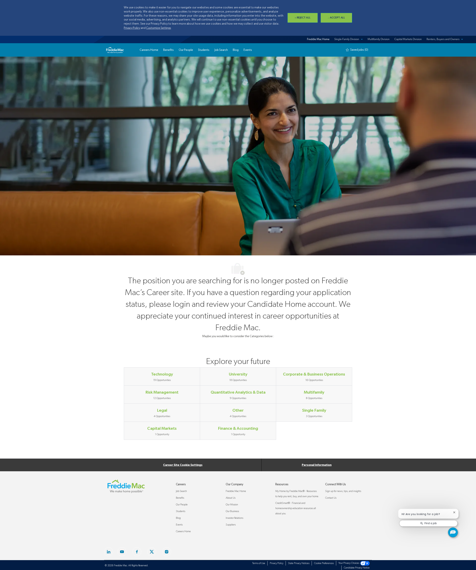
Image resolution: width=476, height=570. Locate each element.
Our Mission (232, 504)
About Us (230, 498)
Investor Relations (234, 518)
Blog (178, 518)
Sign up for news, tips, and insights (343, 491)
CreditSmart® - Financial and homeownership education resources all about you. (295, 508)
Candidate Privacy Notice (357, 567)
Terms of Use (258, 563)
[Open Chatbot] (453, 532)
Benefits (180, 498)
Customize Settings (158, 27)
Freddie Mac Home (236, 491)
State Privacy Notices (298, 563)
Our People (182, 504)
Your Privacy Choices (349, 563)
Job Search (181, 491)
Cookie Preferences (324, 563)
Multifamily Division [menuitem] (379, 39)
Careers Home (183, 531)
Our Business (232, 511)
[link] (115, 50)
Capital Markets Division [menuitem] (408, 39)
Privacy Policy (132, 27)
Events (179, 524)
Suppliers (231, 524)
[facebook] (108, 551)
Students (180, 511)
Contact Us (330, 498)
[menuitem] (317, 39)
